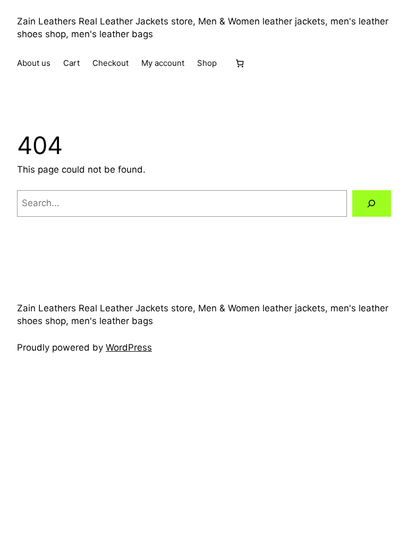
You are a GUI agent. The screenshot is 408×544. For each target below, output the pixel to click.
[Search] (371, 203)
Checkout (110, 63)
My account (162, 63)
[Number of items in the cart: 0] (240, 63)
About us (33, 63)
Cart (71, 63)
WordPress (129, 347)
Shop (207, 63)
